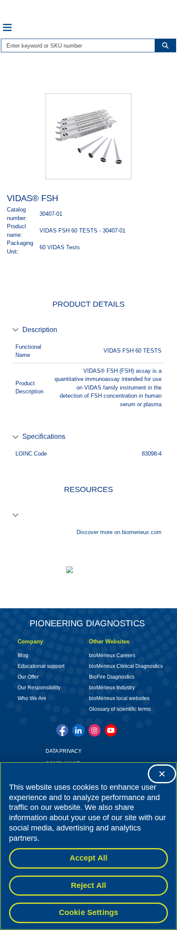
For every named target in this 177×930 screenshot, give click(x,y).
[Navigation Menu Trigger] (7, 27)
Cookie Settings (89, 912)
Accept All (89, 858)
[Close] (162, 773)
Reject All (89, 885)
